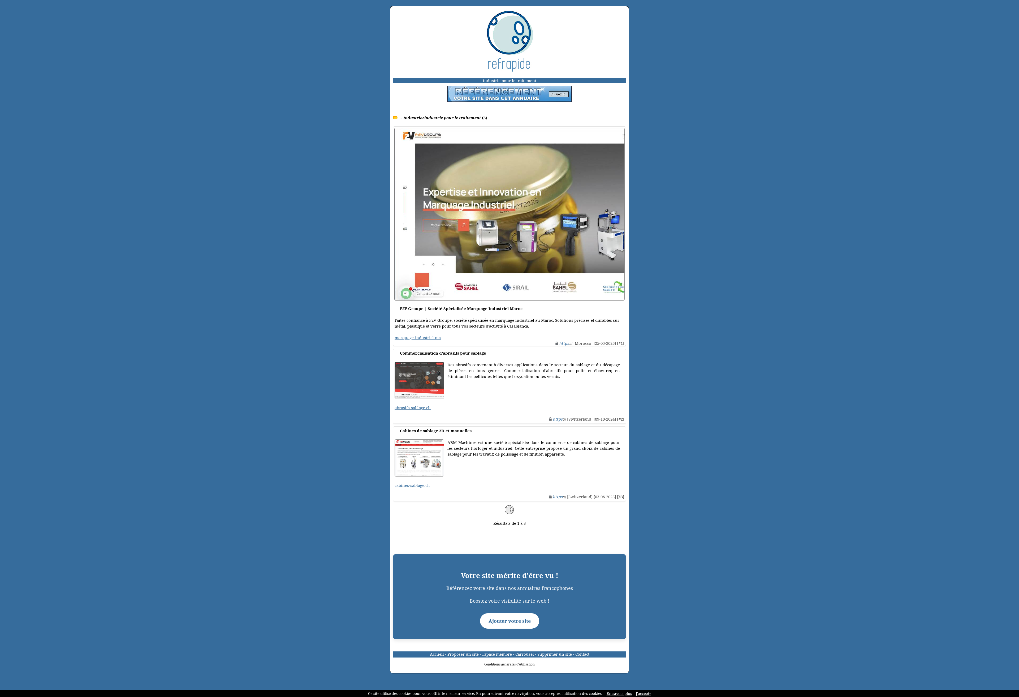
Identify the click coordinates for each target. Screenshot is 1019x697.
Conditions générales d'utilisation (509, 664)
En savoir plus (619, 693)
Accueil (437, 654)
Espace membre (497, 654)
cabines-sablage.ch (412, 485)
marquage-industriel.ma (418, 337)
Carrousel (524, 654)
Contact (582, 654)
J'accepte (643, 693)
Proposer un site (463, 654)
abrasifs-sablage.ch (413, 407)
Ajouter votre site (510, 621)
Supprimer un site (554, 654)
